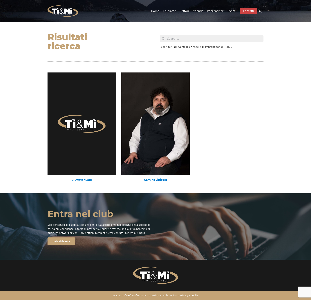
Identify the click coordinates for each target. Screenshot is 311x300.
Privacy (184, 295)
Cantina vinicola (155, 179)
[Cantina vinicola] (155, 123)
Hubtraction (170, 295)
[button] (260, 11)
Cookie (195, 295)
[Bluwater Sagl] (82, 123)
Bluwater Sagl (81, 180)
